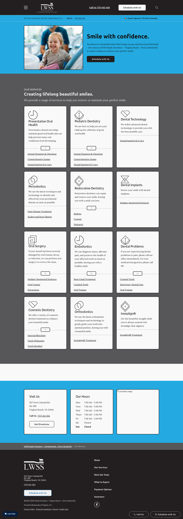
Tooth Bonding (35, 346)
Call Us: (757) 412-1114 (99, 7)
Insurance (99, 496)
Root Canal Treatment (85, 279)
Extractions (33, 289)
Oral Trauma (34, 284)
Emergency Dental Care (131, 284)
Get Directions (41, 424)
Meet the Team (101, 474)
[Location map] (138, 412)
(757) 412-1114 (80, 18)
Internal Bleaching (37, 335)
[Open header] (26, 7)
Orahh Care (63, 509)
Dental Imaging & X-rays (40, 164)
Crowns (77, 219)
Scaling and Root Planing (40, 216)
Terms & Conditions (43, 509)
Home (97, 460)
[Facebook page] (96, 504)
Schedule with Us (132, 7)
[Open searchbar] (156, 7)
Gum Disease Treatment (40, 211)
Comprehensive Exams (39, 159)
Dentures (78, 224)
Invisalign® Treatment (85, 340)
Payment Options (103, 489)
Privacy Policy (29, 509)
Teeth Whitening (36, 340)
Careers (55, 509)
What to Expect (101, 482)
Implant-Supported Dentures (134, 202)
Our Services (100, 467)
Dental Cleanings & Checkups (42, 154)
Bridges (77, 213)
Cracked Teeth (81, 284)
